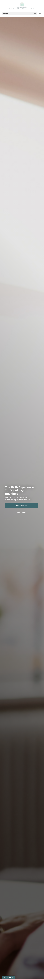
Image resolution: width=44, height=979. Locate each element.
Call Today (21, 513)
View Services (21, 505)
